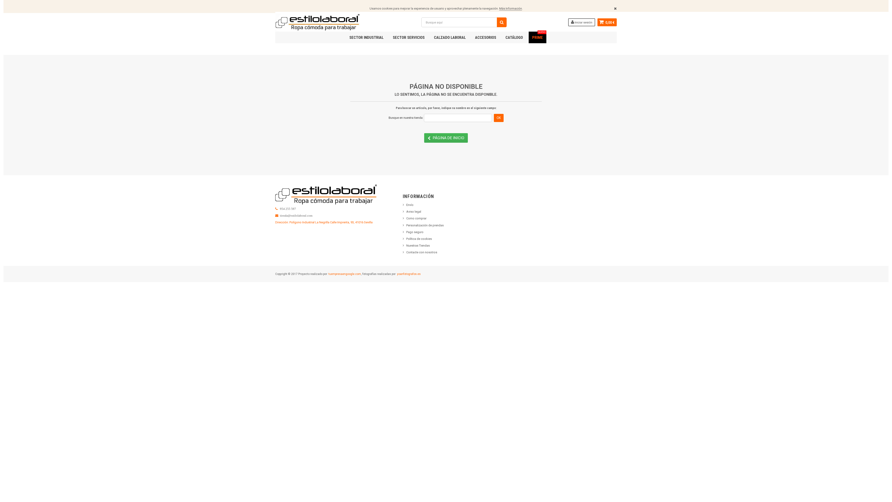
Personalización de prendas (425, 225)
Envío (409, 205)
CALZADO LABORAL (450, 37)
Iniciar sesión (583, 22)
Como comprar (416, 218)
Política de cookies (419, 239)
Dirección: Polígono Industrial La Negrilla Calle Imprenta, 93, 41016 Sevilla (324, 222)
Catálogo (514, 37)
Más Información (510, 8)
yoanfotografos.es (409, 274)
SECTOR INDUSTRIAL (366, 37)
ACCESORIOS (485, 37)
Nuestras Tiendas (418, 245)
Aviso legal (413, 211)
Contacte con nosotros (421, 252)
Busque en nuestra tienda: (406, 117)
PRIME (539, 36)
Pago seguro (414, 232)
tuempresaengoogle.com (344, 274)
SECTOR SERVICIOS (409, 37)
